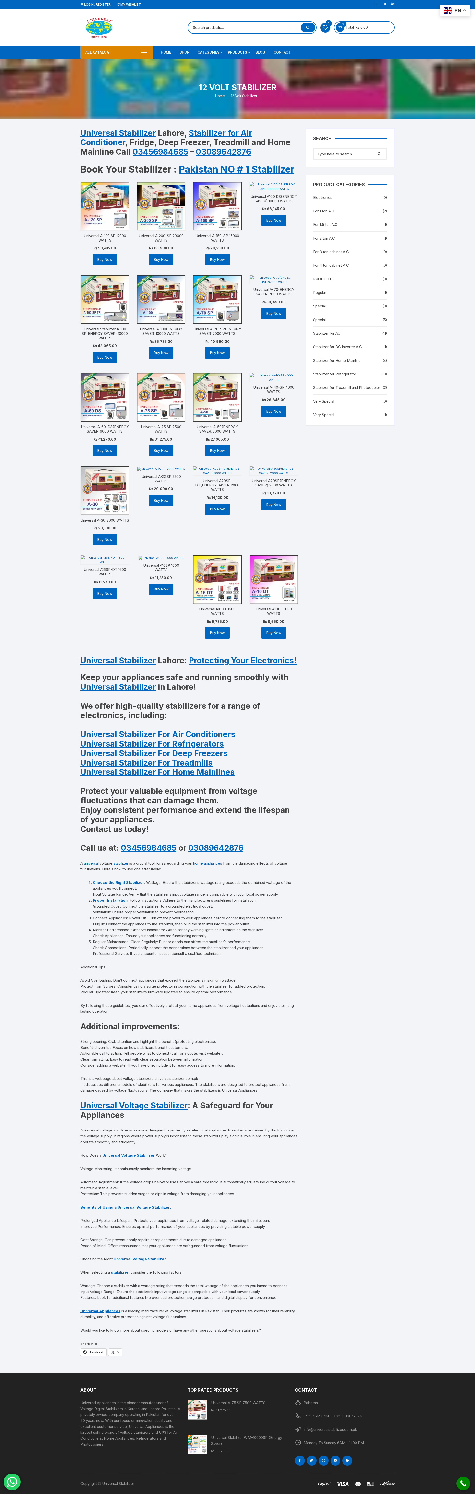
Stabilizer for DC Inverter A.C (337, 346)
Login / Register (97, 4)
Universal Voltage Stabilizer (134, 1105)
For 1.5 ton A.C (325, 224)
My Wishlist (130, 4)
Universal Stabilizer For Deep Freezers (154, 753)
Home (166, 52)
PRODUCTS (237, 52)
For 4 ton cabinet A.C (331, 265)
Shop (184, 52)
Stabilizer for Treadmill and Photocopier (346, 387)
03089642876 (223, 152)
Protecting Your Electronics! (243, 660)
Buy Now (104, 259)
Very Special (323, 401)
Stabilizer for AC (326, 333)
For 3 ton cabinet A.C (331, 251)
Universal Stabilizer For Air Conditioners (157, 734)
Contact (282, 52)
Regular (319, 292)
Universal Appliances (100, 1311)
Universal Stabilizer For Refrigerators (152, 743)
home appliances (207, 863)
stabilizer (121, 863)
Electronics (322, 197)
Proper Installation (110, 900)
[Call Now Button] (463, 1483)
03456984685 (160, 152)
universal (92, 863)
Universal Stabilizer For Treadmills (146, 762)
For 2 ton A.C (324, 238)
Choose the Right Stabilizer (118, 882)
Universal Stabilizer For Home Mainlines (157, 772)
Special (319, 306)
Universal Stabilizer (118, 133)
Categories (208, 52)
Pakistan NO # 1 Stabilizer (236, 169)
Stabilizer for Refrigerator (334, 374)
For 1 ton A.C (323, 211)
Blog (260, 52)
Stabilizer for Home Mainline (337, 360)
